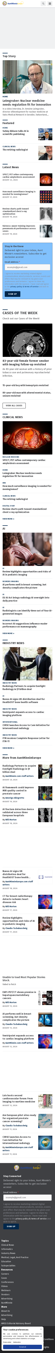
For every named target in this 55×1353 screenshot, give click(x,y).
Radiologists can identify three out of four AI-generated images (27, 612)
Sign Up (12, 294)
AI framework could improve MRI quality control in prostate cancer (18, 790)
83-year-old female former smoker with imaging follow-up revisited (26, 362)
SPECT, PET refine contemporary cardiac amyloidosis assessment (19, 175)
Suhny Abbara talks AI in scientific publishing (16, 133)
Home (5, 96)
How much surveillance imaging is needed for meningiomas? (19, 192)
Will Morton (10, 819)
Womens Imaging (11, 581)
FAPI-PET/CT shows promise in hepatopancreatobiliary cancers (19, 995)
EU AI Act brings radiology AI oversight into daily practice (26, 599)
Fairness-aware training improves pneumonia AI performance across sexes (19, 228)
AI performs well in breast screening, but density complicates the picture (24, 586)
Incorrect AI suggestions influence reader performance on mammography (25, 625)
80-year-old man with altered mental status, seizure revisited (27, 394)
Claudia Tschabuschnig (16, 928)
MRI (4, 483)
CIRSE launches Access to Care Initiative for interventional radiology (26, 727)
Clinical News (9, 146)
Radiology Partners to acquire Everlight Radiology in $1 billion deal (24, 688)
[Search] (43, 3)
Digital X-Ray (9, 506)
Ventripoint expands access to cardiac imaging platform (23, 714)
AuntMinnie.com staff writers (19, 776)
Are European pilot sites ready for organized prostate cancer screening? (19, 1118)
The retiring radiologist (15, 149)
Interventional (10, 722)
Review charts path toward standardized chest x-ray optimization (16, 211)
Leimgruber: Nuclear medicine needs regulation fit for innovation (27, 102)
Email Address (12, 262)
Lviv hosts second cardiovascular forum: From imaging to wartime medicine (19, 1098)
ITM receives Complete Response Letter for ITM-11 (26, 740)
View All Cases (14, 405)
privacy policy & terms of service (24, 287)
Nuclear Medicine (11, 457)
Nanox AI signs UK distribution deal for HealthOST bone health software (24, 701)
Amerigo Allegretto (14, 798)
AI (4, 528)
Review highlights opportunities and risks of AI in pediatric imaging (27, 573)
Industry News (13, 643)
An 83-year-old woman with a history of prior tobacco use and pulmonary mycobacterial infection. (27, 372)
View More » (8, 519)
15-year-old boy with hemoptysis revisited (25, 385)
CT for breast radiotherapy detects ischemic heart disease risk (17, 899)
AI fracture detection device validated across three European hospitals (18, 812)
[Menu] (49, 3)
